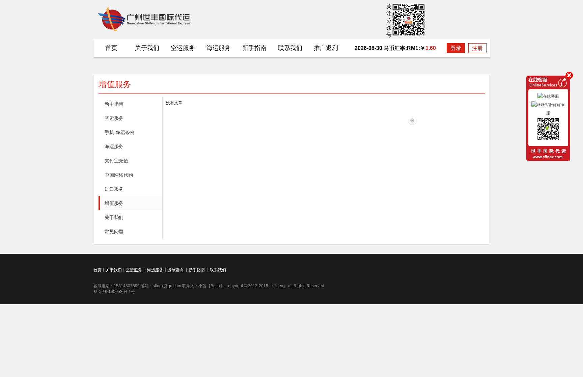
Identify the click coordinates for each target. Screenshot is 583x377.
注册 (477, 48)
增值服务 (114, 203)
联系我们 (290, 48)
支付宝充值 (116, 160)
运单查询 (175, 270)
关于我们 (147, 48)
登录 (455, 48)
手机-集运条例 (120, 132)
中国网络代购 (119, 175)
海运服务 (218, 48)
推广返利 (326, 48)
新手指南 (254, 48)
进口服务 (114, 189)
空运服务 (183, 48)
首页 (111, 48)
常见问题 (114, 231)
